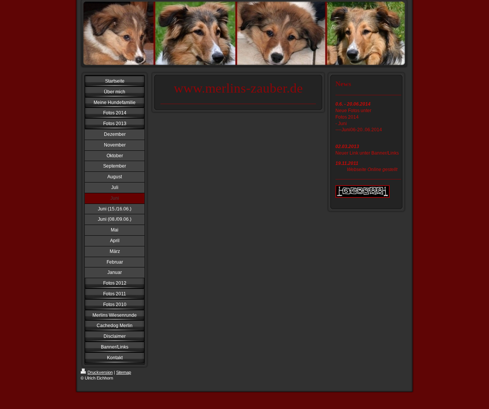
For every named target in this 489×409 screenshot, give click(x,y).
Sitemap (123, 372)
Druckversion (100, 372)
